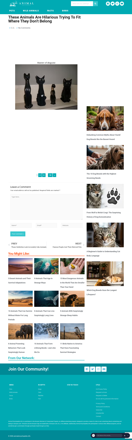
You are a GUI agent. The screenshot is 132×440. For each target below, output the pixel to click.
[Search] (95, 3)
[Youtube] (122, 4)
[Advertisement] (46, 45)
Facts (50, 11)
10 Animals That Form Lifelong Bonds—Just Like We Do (45, 348)
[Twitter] (92, 369)
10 (50, 175)
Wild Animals (31, 11)
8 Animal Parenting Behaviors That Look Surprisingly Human (16, 348)
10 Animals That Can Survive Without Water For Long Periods (20, 315)
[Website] (71, 226)
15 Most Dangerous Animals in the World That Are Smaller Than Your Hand (72, 282)
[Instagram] (117, 4)
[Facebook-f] (108, 4)
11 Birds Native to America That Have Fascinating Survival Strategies (71, 348)
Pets (12, 11)
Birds (65, 11)
